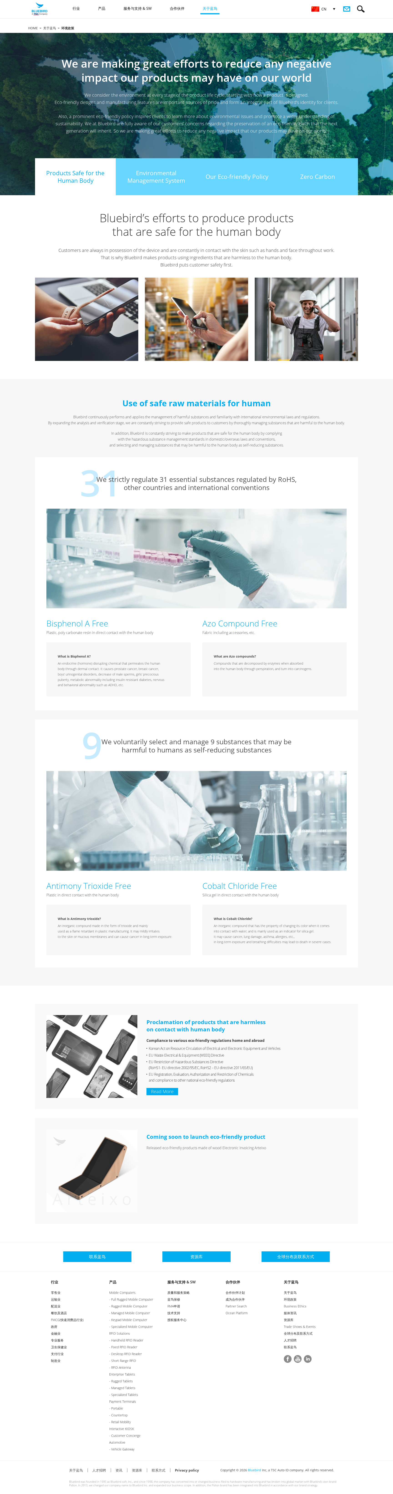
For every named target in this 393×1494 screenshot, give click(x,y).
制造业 (55, 1360)
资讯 (119, 1470)
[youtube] (298, 1359)
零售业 (55, 1292)
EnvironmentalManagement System (156, 177)
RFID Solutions (119, 1333)
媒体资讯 (290, 1313)
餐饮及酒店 (59, 1313)
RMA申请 (173, 1306)
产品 (112, 1282)
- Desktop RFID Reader (125, 1354)
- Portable (116, 1408)
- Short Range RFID (122, 1360)
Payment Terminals (122, 1401)
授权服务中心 (176, 1320)
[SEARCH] (361, 9)
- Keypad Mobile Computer (128, 1320)
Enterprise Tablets (122, 1374)
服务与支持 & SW (181, 1282)
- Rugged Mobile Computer (128, 1306)
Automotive (117, 1442)
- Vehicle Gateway (121, 1449)
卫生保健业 (59, 1347)
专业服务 (57, 1340)
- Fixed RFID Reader (123, 1347)
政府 (54, 1326)
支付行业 (57, 1354)
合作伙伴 (233, 1282)
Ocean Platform (237, 1313)
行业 (54, 1282)
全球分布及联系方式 (298, 1333)
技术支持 (173, 1313)
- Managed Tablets (122, 1388)
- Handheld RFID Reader (126, 1340)
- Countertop (118, 1415)
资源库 (288, 1320)
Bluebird (254, 1470)
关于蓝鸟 (49, 28)
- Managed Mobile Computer (129, 1313)
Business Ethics (295, 1306)
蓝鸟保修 (173, 1299)
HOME (33, 28)
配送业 (55, 1306)
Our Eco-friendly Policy (237, 177)
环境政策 (290, 1299)
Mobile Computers (122, 1292)
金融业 (55, 1333)
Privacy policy (187, 1470)
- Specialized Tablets (123, 1395)
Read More (162, 1091)
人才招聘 (290, 1340)
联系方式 (158, 1470)
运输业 (55, 1299)
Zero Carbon (317, 177)
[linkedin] (308, 1359)
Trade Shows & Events (300, 1326)
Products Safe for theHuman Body (75, 177)
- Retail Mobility (120, 1422)
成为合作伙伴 (235, 1299)
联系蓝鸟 (290, 1347)
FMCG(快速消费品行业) (67, 1320)
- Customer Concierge (125, 1435)
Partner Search (236, 1306)
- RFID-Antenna (120, 1367)
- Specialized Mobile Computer (131, 1326)
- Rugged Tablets (121, 1381)
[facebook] (288, 1359)
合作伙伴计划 (235, 1292)
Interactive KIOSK (121, 1429)
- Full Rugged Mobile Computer (131, 1299)
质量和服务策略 (178, 1292)
